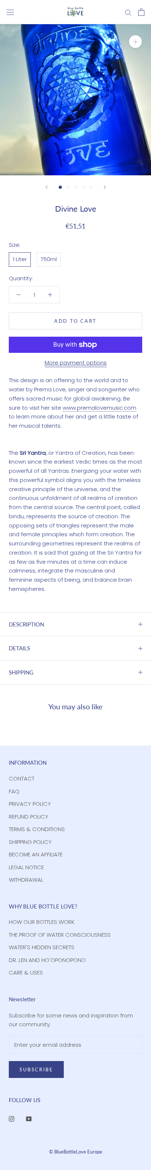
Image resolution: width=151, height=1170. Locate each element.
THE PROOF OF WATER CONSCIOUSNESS (60, 935)
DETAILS (19, 648)
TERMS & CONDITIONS (37, 829)
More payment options (76, 362)
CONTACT (21, 778)
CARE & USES (26, 972)
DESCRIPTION (26, 624)
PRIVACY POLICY (30, 804)
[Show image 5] (91, 187)
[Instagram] (11, 1118)
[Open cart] (141, 12)
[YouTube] (29, 1118)
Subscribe (36, 1069)
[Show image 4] (83, 187)
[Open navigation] (10, 12)
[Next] (105, 187)
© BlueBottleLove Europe (75, 1152)
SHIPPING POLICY (30, 842)
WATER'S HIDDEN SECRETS (41, 947)
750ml (49, 259)
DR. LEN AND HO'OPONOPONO (47, 960)
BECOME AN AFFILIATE (36, 854)
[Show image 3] (75, 187)
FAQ (14, 791)
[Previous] (46, 187)
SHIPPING (21, 672)
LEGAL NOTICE (26, 867)
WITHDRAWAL (26, 880)
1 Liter (20, 259)
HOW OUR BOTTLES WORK (41, 922)
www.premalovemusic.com (99, 408)
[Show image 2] (68, 187)
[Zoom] (135, 41)
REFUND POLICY (28, 816)
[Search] (128, 12)
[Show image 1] (60, 187)
